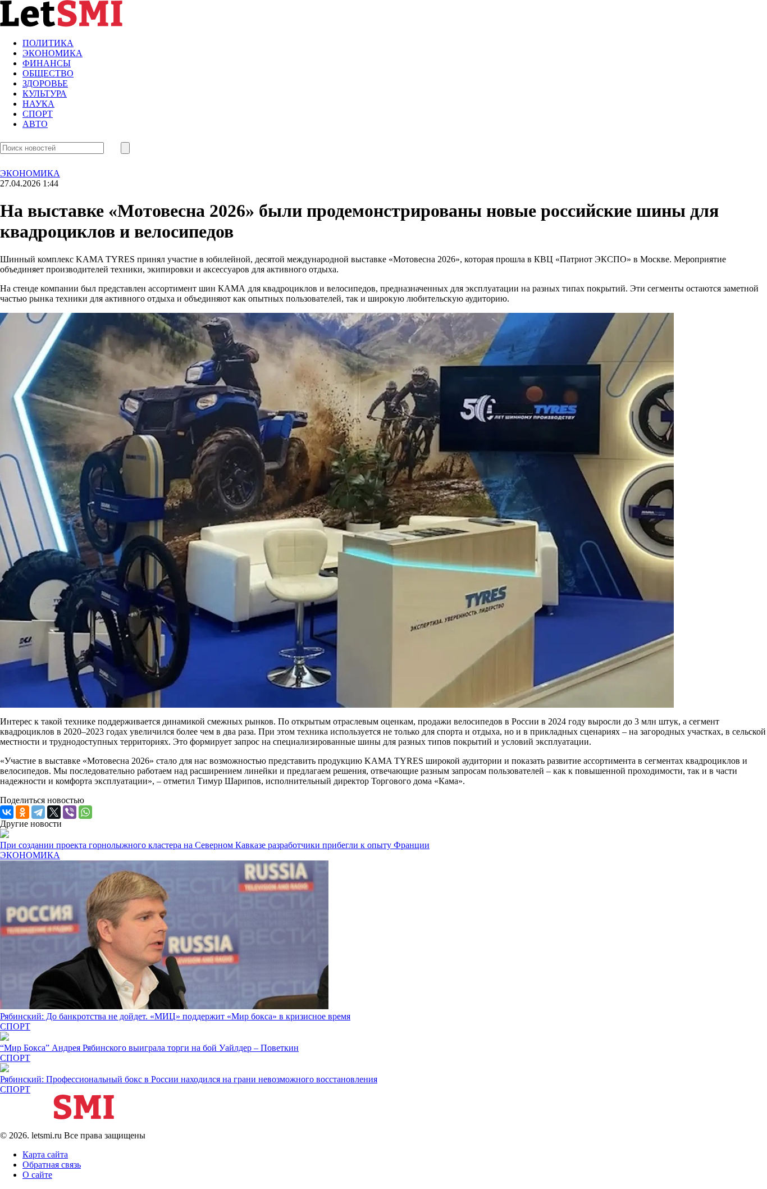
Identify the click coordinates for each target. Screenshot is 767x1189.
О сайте (37, 1174)
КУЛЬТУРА (44, 93)
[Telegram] (38, 812)
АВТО (35, 124)
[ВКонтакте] (6, 812)
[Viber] (69, 812)
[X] (54, 812)
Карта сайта (45, 1154)
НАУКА (38, 103)
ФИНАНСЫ (46, 63)
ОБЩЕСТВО (48, 73)
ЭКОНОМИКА (52, 53)
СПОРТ (37, 114)
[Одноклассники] (22, 812)
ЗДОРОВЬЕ (45, 83)
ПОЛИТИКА (48, 43)
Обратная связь (51, 1164)
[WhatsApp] (85, 812)
